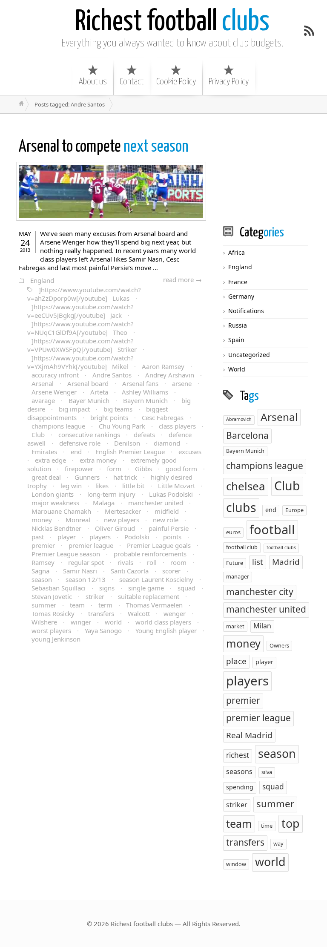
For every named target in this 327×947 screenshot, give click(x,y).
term (105, 605)
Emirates (44, 451)
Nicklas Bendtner (56, 528)
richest (237, 755)
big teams (117, 409)
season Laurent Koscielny (156, 579)
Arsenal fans (140, 383)
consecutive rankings (89, 434)
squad (186, 588)
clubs (172, 22)
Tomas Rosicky (53, 613)
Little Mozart (176, 485)
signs (107, 588)
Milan (262, 625)
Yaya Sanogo (103, 630)
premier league (91, 545)
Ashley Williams (145, 392)
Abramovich (239, 419)
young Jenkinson (56, 639)
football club (242, 547)
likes (102, 485)
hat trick (125, 477)
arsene (182, 383)
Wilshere (44, 622)
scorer (171, 571)
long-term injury (111, 494)
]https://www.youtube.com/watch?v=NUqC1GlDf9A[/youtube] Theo (80, 328)
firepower (79, 468)
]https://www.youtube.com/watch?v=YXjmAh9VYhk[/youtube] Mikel (80, 362)
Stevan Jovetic (52, 596)
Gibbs (143, 468)
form (114, 468)
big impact (74, 409)
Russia (237, 325)
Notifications (246, 311)
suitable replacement (148, 596)
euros (233, 532)
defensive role (79, 443)
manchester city (259, 592)
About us (93, 82)
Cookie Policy (176, 82)
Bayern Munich (145, 400)
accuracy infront (55, 375)
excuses (189, 451)
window (236, 864)
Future (234, 563)
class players (177, 426)
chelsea (245, 486)
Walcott (139, 613)
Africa (236, 252)
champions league (58, 426)
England (42, 280)
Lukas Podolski (171, 494)
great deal (46, 477)
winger (81, 622)
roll (152, 562)
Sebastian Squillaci (59, 588)
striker (95, 596)
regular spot (86, 562)
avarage (43, 400)
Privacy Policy (229, 82)
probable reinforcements (150, 554)
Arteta (99, 392)
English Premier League (130, 451)
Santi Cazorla (130, 571)
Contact (131, 82)
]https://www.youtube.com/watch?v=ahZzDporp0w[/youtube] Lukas (84, 293)
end (76, 451)
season (42, 579)
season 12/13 (86, 579)
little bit (133, 485)
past (38, 537)
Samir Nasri (80, 571)
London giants (53, 494)
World (236, 369)
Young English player (166, 630)
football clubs (281, 547)
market (235, 626)
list (257, 561)
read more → (182, 279)
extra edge (50, 460)
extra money (98, 460)
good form (181, 468)
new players (121, 519)
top (290, 823)
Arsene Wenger (54, 392)
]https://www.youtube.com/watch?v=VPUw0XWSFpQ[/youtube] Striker (82, 345)
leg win (71, 485)
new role (165, 519)
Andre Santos (112, 375)
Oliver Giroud (115, 528)
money (42, 519)
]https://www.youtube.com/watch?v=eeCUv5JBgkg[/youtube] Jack (80, 311)
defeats (144, 434)
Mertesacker (123, 511)
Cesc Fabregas (163, 417)
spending (239, 787)
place (236, 661)
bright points (109, 417)
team (77, 605)
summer (44, 605)
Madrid (286, 561)
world (113, 622)
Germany (241, 296)
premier (43, 545)
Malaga (104, 502)
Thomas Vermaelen (154, 605)
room (178, 562)
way (278, 843)
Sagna (40, 571)
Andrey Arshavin (169, 375)
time (266, 825)
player (66, 537)
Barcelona (247, 435)
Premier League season (66, 554)
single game (146, 588)
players (100, 537)
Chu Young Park (122, 426)
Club (38, 434)
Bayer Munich (89, 400)
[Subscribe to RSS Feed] (309, 31)
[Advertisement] (275, 169)
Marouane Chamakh (61, 511)
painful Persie (169, 528)
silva (266, 772)
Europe (294, 510)
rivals (125, 562)
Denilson (127, 443)
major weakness (55, 502)
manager (237, 576)
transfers (101, 613)
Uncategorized (249, 355)
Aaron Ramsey (163, 366)
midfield (167, 511)
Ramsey (43, 562)
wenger (175, 613)
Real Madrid (249, 735)
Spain (236, 340)
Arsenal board (88, 383)
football (272, 529)
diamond (167, 443)
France (237, 282)
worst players (51, 630)
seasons (239, 771)
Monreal (78, 519)
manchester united (155, 502)
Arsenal (43, 383)
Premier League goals (159, 545)
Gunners (87, 477)
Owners (279, 645)
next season (104, 147)
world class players (163, 622)
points (172, 537)
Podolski (136, 537)
